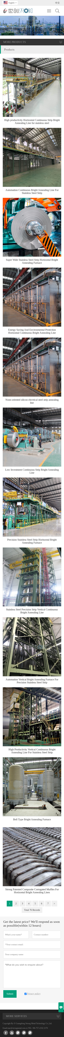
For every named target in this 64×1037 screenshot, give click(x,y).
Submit (10, 994)
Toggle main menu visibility (49, 10)
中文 (57, 3)
